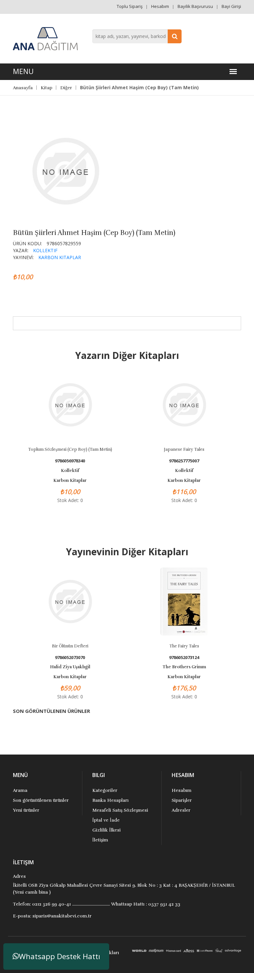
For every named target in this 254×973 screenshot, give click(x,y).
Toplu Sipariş (130, 6)
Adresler (181, 810)
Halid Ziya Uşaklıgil (70, 667)
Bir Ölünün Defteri (70, 646)
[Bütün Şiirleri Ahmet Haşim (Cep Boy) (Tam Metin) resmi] (65, 170)
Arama (20, 790)
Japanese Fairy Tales (184, 449)
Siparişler (182, 800)
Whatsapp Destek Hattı (59, 956)
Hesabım (160, 6)
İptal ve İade (106, 820)
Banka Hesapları (110, 800)
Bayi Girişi (231, 6)
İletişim (100, 840)
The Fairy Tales (184, 646)
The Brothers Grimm (184, 667)
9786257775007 (184, 461)
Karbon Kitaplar (59, 257)
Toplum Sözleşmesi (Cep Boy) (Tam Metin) (70, 449)
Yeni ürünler (26, 810)
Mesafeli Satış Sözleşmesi (120, 810)
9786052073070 (70, 657)
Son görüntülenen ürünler (41, 800)
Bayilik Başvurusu (195, 6)
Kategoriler (104, 790)
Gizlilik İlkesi (106, 830)
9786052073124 (184, 657)
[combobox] (137, 36)
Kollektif (45, 250)
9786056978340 (70, 461)
